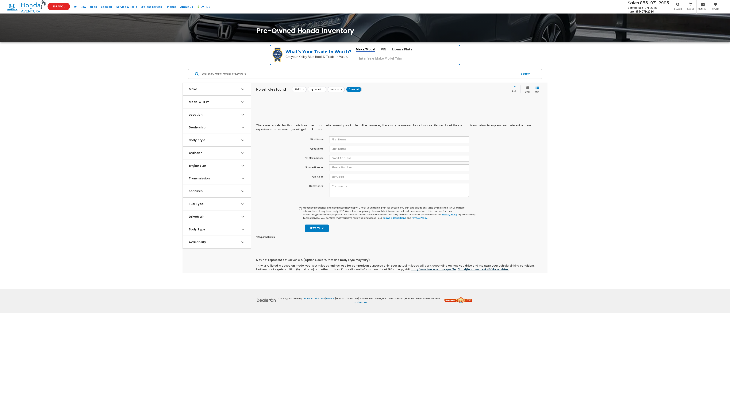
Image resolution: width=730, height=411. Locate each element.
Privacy (330, 298)
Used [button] (93, 7)
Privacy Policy (449, 214)
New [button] (83, 7)
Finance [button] (171, 7)
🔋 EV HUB (203, 7)
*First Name (317, 139)
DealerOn (308, 298)
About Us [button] (186, 7)
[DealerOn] (266, 300)
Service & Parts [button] (126, 7)
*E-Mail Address (314, 158)
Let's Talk (317, 228)
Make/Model (365, 49)
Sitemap (320, 298)
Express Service (151, 7)
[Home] (75, 7)
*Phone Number (314, 167)
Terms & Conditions (394, 218)
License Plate (402, 49)
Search (525, 74)
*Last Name (317, 148)
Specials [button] (107, 7)
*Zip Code (318, 176)
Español (59, 6)
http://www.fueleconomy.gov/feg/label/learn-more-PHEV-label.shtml (460, 269)
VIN (383, 49)
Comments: (316, 186)
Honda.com (360, 302)
